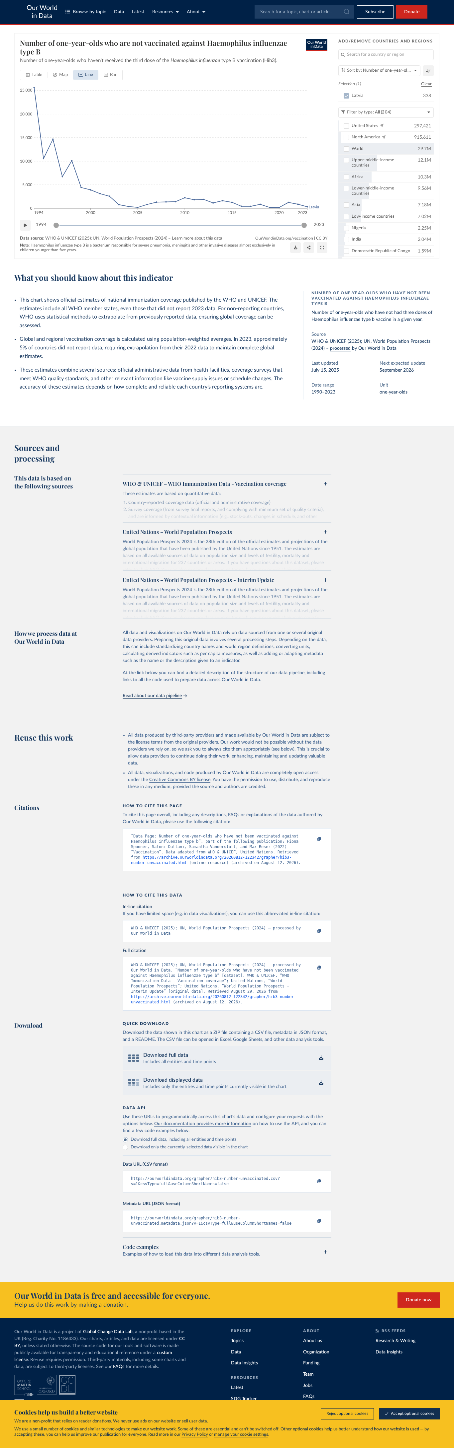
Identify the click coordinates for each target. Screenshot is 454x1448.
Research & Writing (395, 1341)
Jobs (307, 1385)
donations (101, 1421)
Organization (316, 1352)
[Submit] (346, 12)
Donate (411, 12)
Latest (138, 12)
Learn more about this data (197, 238)
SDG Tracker (244, 1399)
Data (119, 12)
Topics (237, 1341)
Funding (311, 1363)
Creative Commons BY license (179, 779)
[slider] (56, 225)
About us (312, 1341)
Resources (162, 12)
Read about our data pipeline (152, 695)
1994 (41, 225)
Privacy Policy (194, 1434)
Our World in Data (42, 12)
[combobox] (304, 12)
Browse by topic (89, 12)
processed (340, 348)
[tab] (34, 75)
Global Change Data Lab (108, 1332)
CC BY (321, 238)
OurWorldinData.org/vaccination (284, 238)
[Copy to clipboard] (312, 839)
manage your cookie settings (241, 1434)
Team (308, 1374)
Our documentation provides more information (202, 1124)
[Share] (308, 247)
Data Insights (244, 1363)
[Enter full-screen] (322, 247)
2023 (319, 225)
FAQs (118, 1366)
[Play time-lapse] (25, 225)
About (193, 12)
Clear (426, 84)
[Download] (295, 247)
